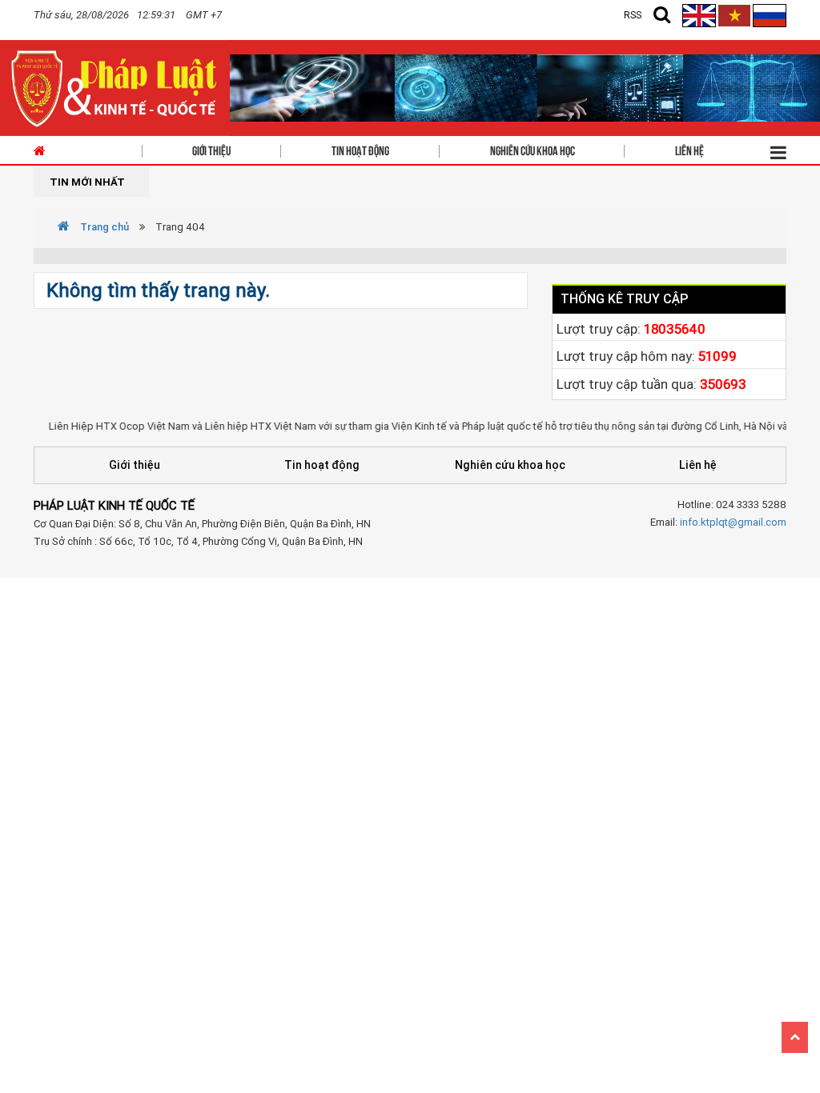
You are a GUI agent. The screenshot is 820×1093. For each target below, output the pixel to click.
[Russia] (769, 15)
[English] (700, 15)
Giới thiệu (211, 150)
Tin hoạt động (360, 150)
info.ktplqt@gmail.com (733, 522)
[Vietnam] (734, 15)
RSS (632, 15)
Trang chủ (103, 227)
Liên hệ (689, 150)
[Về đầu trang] (795, 1037)
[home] (115, 87)
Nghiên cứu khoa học (532, 150)
